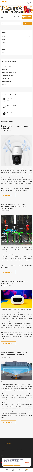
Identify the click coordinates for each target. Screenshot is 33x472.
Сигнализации (6, 81)
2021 (3, 46)
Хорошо (27, 462)
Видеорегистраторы (9, 72)
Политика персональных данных (9, 454)
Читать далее (8, 195)
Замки (4, 84)
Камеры (4, 69)
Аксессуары (6, 78)
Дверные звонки (7, 75)
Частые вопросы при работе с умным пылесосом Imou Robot (14, 354)
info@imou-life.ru (7, 443)
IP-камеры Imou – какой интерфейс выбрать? (16, 127)
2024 (4, 36)
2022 (3, 43)
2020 (4, 49)
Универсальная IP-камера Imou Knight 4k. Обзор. (14, 282)
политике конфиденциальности (12, 463)
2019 (3, 52)
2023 (3, 40)
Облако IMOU (6, 66)
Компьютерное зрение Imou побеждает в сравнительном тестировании (13, 206)
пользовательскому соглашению (12, 465)
